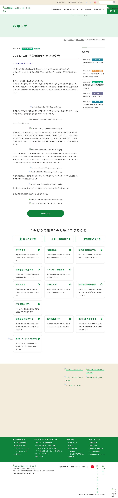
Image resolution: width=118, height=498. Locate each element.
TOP (65, 40)
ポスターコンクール (42, 454)
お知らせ (81, 2)
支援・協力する (99, 9)
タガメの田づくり (21, 451)
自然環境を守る (56, 9)
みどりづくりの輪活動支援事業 (46, 448)
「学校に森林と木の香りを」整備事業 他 (49, 451)
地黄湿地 (17, 454)
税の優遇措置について (97, 454)
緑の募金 (88, 9)
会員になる (93, 445)
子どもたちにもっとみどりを (73, 9)
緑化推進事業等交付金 (77, 454)
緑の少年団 (39, 457)
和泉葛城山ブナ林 (20, 445)
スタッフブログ (80, 40)
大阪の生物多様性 (20, 443)
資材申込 (73, 451)
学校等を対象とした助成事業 (45, 445)
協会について (61, 2)
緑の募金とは (72, 443)
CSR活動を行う (95, 451)
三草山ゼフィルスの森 (22, 448)
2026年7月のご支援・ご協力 (92, 96)
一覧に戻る (45, 213)
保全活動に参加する (97, 448)
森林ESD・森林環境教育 (43, 443)
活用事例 (71, 457)
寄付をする (93, 443)
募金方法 (71, 445)
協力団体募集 (72, 448)
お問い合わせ (72, 2)
